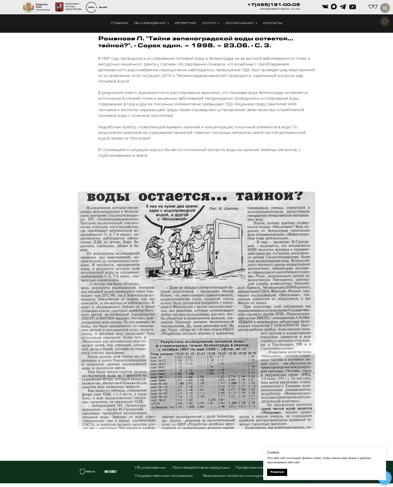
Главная (119, 23)
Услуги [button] (209, 23)
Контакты (272, 23)
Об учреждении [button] (150, 23)
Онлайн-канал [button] (240, 23)
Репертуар (185, 23)
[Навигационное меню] (385, 8)
